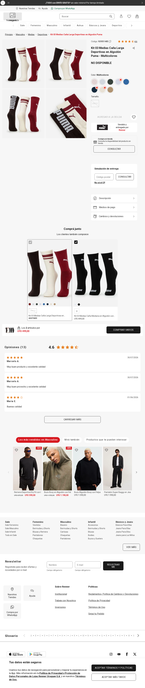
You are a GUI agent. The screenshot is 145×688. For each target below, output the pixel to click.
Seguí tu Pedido (96, 613)
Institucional (61, 594)
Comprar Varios (123, 330)
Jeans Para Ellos (123, 532)
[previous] (8, 472)
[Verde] (110, 81)
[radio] (94, 81)
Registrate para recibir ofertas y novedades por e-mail (21, 568)
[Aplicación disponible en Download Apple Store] (16, 654)
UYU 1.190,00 (62, 495)
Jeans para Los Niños (125, 535)
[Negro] (79, 304)
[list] (81, 635)
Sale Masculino (12, 528)
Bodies (91, 535)
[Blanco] (102, 81)
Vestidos (36, 525)
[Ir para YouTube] (119, 654)
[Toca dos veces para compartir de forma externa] (133, 48)
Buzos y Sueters (95, 538)
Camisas (64, 532)
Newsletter (13, 561)
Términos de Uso (96, 607)
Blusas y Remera (40, 532)
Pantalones (38, 535)
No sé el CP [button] (99, 183)
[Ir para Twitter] (134, 654)
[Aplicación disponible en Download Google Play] (36, 654)
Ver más (131, 547)
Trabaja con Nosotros (65, 600)
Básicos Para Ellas (124, 525)
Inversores (60, 607)
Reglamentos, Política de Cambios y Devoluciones (113, 594)
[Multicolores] (94, 81)
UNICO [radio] (95, 103)
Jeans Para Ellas (123, 528)
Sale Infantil (10, 532)
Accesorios (93, 525)
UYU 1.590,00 (80, 495)
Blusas (91, 532)
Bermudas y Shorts (41, 528)
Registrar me (113, 565)
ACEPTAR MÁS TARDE (114, 677)
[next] (136, 472)
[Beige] (102, 89)
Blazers (63, 525)
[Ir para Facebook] (126, 654)
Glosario (11, 636)
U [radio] (76, 311)
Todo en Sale (11, 535)
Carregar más (72, 419)
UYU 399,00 (30, 495)
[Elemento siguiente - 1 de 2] (142, 3)
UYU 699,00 (18, 495)
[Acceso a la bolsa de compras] (137, 16)
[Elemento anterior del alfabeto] (26, 635)
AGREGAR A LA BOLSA (109, 117)
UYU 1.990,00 (49, 495)
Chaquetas (37, 538)
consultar (114, 149)
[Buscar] (109, 16)
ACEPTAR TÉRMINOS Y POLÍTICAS (114, 668)
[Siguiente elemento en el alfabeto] (136, 635)
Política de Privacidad (99, 600)
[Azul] (94, 89)
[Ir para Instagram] (111, 654)
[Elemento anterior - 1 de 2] (3, 3)
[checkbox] (30, 242)
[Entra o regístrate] (121, 16)
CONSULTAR (124, 176)
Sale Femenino (11, 525)
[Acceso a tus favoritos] (129, 16)
